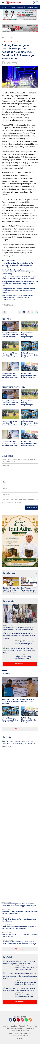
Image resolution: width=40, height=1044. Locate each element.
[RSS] (30, 1020)
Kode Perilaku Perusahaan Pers (20, 1033)
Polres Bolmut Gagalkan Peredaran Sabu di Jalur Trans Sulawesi (19, 920)
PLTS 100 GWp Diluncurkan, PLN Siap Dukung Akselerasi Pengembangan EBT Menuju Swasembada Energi (17, 297)
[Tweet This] (24, 312)
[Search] (37, 2)
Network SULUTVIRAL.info (20, 1031)
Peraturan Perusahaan (20, 1036)
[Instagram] (22, 1020)
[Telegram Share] (32, 312)
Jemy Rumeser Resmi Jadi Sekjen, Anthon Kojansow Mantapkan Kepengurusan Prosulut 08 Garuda (24, 643)
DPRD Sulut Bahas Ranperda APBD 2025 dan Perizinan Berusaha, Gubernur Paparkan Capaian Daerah (25, 983)
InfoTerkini (12, 42)
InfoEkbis (5, 42)
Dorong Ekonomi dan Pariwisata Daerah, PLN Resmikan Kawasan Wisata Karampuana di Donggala (18, 265)
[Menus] (3, 2)
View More (19, 664)
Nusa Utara (20, 42)
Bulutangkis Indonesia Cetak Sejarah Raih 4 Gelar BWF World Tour (11, 590)
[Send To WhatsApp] (36, 312)
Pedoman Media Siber (15, 1028)
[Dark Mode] (33, 2)
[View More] (36, 573)
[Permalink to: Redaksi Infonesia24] (3, 63)
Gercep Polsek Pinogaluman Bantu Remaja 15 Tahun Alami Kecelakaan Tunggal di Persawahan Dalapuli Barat (19, 905)
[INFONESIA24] (14, 2)
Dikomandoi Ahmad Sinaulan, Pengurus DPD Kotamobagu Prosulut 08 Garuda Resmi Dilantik (19, 628)
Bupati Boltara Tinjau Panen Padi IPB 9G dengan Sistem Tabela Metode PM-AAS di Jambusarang (19, 278)
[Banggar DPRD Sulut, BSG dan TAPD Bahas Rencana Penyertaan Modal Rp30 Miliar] (20, 962)
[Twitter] (14, 1020)
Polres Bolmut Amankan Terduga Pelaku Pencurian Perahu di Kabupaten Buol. (20, 912)
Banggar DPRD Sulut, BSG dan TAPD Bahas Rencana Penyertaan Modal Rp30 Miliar (26, 968)
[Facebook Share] (19, 312)
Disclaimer (29, 1028)
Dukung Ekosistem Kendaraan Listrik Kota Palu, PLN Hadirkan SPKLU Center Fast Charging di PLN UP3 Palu (20, 284)
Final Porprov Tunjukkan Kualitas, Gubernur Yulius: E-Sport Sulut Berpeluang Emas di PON (28, 590)
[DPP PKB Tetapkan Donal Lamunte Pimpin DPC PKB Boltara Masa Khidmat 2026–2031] (20, 989)
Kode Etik (13, 1026)
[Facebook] (10, 1020)
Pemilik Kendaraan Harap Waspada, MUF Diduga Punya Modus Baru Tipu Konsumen (19, 927)
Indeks (5, 1026)
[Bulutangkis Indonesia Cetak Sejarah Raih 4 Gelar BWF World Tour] (11, 581)
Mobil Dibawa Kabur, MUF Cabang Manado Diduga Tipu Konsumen (20, 935)
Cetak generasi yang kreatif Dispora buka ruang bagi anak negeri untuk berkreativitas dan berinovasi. (19, 290)
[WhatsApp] (26, 1020)
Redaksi (22, 1026)
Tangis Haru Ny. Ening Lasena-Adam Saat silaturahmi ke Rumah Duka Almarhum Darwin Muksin (25, 658)
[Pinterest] (18, 1020)
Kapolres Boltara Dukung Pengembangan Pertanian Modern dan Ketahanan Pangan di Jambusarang (17, 272)
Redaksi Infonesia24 (11, 62)
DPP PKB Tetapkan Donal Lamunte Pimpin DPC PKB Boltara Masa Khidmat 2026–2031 (25, 995)
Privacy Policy (32, 1026)
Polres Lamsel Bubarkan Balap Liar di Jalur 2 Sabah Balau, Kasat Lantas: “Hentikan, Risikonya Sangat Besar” (19, 943)
